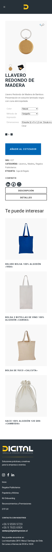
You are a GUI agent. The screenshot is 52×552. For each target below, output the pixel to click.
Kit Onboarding (8, 498)
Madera (31, 164)
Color (9, 108)
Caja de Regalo (22, 171)
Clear (24, 126)
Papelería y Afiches (10, 493)
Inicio (4, 482)
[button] (41, 25)
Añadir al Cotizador (23, 149)
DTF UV (5, 509)
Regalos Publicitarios (11, 487)
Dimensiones (13, 122)
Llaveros (22, 164)
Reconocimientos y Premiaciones (16, 504)
